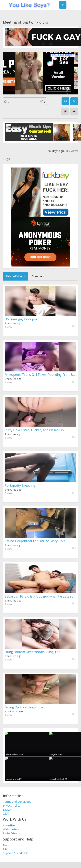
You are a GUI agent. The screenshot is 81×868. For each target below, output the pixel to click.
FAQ (5, 849)
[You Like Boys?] (28, 5)
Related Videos (15, 276)
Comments (39, 276)
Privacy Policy (11, 805)
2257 (6, 813)
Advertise (9, 825)
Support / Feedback (15, 853)
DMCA (7, 809)
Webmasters (11, 829)
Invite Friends (11, 833)
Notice (7, 845)
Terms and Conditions (17, 801)
